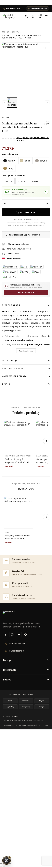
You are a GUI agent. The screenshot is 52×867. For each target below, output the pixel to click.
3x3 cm (22, 181)
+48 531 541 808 (13, 8)
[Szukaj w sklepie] (26, 16)
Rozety (15, 32)
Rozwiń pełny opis (26, 351)
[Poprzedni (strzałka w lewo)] (1, 866)
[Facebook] (5, 634)
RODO (45, 725)
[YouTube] (19, 634)
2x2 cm (8, 181)
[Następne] (46, 441)
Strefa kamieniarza (39, 8)
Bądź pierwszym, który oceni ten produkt (32, 139)
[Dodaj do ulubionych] (47, 124)
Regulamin (9, 725)
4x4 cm (35, 181)
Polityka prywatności (28, 725)
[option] (12, 102)
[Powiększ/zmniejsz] (1, 863)
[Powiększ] (45, 48)
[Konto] (33, 16)
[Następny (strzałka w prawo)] (4, 866)
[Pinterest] (25, 634)
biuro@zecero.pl (16, 650)
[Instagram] (12, 634)
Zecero (5, 32)
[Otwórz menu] (46, 16)
